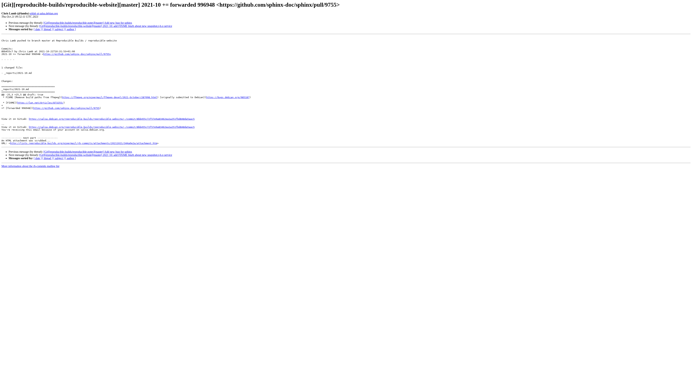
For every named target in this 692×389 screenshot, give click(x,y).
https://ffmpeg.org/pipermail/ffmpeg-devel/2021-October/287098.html (109, 97)
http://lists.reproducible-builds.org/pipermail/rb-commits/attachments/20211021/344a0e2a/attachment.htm (83, 143)
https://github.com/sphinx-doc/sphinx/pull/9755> (77, 54)
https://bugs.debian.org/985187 (227, 97)
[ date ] (38, 29)
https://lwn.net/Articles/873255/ (40, 102)
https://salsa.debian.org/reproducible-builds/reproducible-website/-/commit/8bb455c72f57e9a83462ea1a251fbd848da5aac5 (112, 119)
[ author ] (70, 29)
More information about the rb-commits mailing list (30, 166)
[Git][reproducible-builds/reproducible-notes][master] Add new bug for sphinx (87, 22)
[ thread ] (47, 29)
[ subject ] (59, 29)
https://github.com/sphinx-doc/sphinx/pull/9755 (66, 108)
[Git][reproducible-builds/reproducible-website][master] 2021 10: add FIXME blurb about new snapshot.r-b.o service (105, 26)
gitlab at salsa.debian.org (44, 13)
